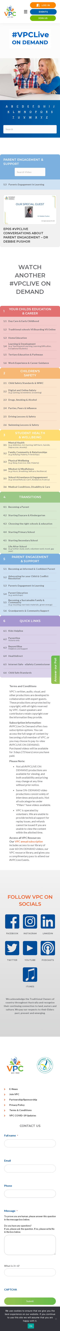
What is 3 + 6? (12, 1265)
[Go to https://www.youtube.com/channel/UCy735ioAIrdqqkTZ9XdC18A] (30, 948)
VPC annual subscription (29, 841)
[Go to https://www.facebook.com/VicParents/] (12, 921)
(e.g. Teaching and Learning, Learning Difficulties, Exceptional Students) (30, 347)
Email (7, 1160)
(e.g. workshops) (15, 595)
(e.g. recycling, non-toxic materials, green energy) (30, 604)
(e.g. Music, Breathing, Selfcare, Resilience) (27, 471)
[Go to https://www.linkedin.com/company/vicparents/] (48, 921)
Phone (8, 1185)
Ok (30, 1326)
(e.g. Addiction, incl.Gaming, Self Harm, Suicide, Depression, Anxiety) (29, 446)
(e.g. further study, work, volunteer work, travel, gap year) (31, 549)
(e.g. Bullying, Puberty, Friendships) (24, 454)
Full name (11, 1135)
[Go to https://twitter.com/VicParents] (12, 948)
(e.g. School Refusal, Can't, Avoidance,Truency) (29, 479)
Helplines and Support (18, 648)
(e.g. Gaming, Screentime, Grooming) (25, 392)
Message (11, 1210)
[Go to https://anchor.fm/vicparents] (48, 948)
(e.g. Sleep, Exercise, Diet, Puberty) (23, 463)
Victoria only (14, 640)
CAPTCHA (10, 1289)
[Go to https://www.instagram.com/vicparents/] (30, 921)
